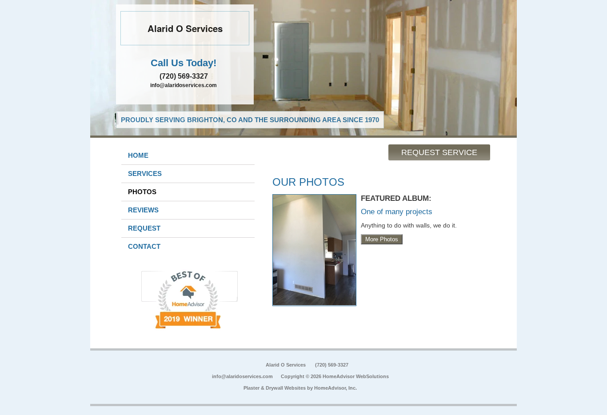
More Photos (381, 239)
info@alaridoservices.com (183, 85)
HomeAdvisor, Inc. (335, 388)
